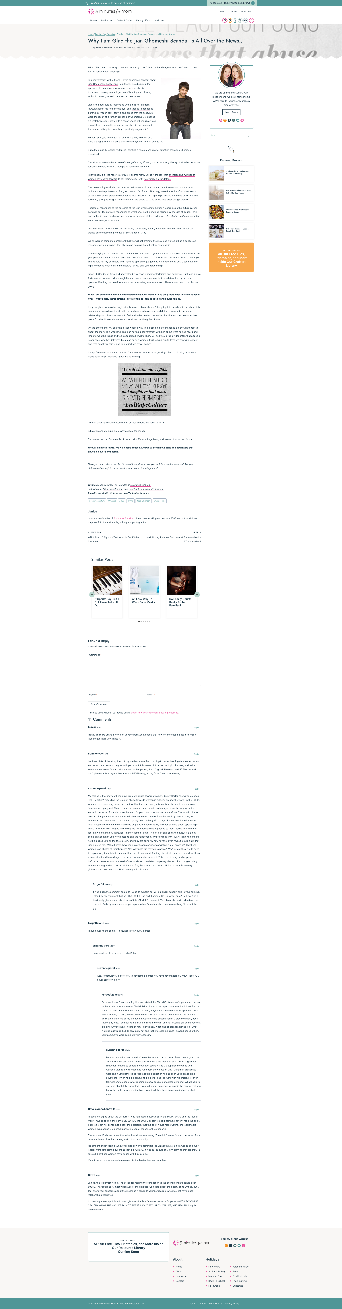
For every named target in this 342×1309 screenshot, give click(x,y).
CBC (121, 501)
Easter (235, 1271)
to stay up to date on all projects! (112, 3)
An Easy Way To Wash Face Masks (143, 600)
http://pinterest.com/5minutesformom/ (126, 493)
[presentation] (107, 580)
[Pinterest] (224, 20)
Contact (233, 11)
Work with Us (215, 1303)
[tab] (139, 621)
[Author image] (90, 47)
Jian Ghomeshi (143, 501)
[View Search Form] (251, 20)
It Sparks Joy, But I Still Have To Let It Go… (107, 602)
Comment (95, 654)
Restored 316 (137, 1303)
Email (151, 694)
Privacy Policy (232, 1303)
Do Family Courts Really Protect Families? (180, 602)
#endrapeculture (97, 501)
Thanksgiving (239, 1281)
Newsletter (181, 1276)
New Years (214, 1266)
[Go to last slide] (92, 594)
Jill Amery (154, 191)
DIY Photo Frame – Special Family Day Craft (237, 229)
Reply (196, 727)
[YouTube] (245, 20)
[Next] (197, 594)
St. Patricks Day (216, 1271)
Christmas (237, 1285)
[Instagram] (240, 20)
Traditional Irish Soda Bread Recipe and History (237, 172)
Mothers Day (215, 1276)
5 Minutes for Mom (140, 485)
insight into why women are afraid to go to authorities (137, 199)
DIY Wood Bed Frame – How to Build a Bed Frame (238, 191)
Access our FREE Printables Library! (230, 2)
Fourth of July (239, 1276)
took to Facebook (141, 108)
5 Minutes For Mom (124, 518)
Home (93, 20)
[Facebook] (230, 20)
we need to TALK (155, 422)
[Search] (249, 135)
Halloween (214, 1285)
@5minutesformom (113, 489)
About (223, 11)
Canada (112, 501)
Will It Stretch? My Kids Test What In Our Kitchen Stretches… (114, 537)
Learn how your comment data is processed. (155, 712)
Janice (98, 47)
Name (93, 694)
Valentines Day (240, 1266)
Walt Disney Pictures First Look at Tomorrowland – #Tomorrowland (174, 537)
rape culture (159, 501)
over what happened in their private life (142, 141)
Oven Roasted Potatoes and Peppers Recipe (237, 210)
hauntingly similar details (157, 179)
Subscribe (246, 11)
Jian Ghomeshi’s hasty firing (103, 84)
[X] (235, 20)
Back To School (216, 1281)
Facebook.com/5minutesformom (146, 489)
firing (130, 501)
